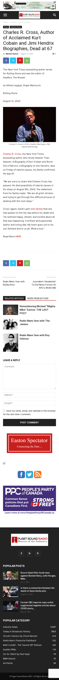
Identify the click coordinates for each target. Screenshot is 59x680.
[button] (5, 15)
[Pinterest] (20, 61)
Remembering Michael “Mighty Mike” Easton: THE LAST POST (37, 310)
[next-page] (10, 350)
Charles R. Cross (12, 153)
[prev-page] (5, 350)
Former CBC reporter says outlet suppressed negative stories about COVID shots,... (38, 605)
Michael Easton (12, 54)
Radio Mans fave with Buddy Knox (14, 283)
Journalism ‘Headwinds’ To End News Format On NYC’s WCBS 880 (43, 284)
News (13, 22)
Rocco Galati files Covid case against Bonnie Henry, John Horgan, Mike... (38, 576)
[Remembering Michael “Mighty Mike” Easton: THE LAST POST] (10, 310)
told (37, 208)
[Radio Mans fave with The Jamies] (10, 324)
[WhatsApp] (27, 61)
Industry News (25, 22)
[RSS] (29, 553)
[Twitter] (13, 61)
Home (5, 22)
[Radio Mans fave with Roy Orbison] (10, 344)
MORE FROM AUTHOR (37, 298)
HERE (18, 236)
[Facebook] (6, 61)
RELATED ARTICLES (14, 298)
